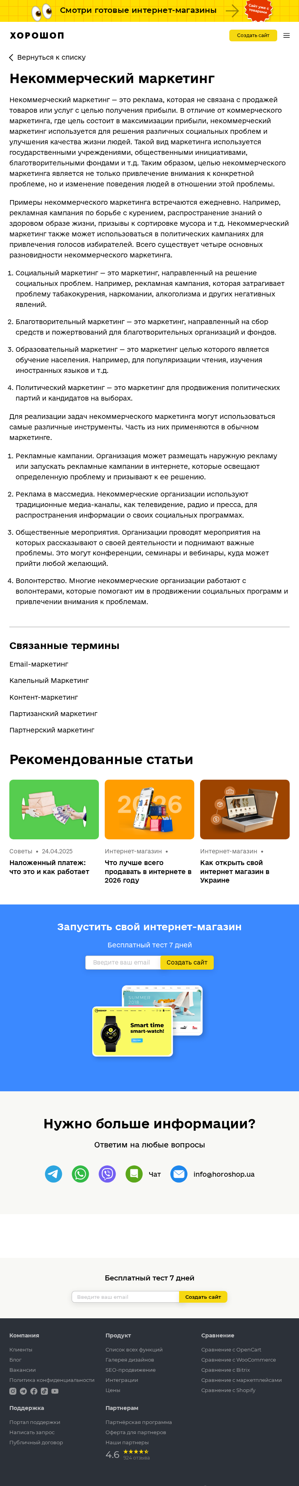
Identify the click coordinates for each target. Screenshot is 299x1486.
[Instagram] (13, 1390)
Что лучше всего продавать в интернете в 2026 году (148, 871)
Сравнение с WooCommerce (238, 1360)
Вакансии (22, 1370)
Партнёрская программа (139, 1422)
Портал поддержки (34, 1422)
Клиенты (20, 1349)
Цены (113, 1390)
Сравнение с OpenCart (231, 1349)
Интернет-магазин (134, 851)
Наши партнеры (127, 1442)
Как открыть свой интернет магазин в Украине (234, 871)
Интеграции (122, 1380)
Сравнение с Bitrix (225, 1370)
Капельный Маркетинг (49, 680)
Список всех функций (134, 1349)
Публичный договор (36, 1442)
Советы (20, 851)
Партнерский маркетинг (51, 730)
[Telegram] (53, 1174)
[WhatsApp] (80, 1174)
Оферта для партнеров (136, 1432)
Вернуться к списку (51, 57)
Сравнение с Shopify (228, 1390)
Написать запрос (32, 1432)
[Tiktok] (45, 1390)
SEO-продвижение (131, 1370)
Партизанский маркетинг (53, 713)
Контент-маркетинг (43, 697)
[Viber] (107, 1174)
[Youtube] (54, 1390)
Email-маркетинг (38, 664)
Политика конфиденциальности (52, 1380)
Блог (15, 1360)
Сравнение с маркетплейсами (241, 1380)
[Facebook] (34, 1390)
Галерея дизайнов (130, 1360)
